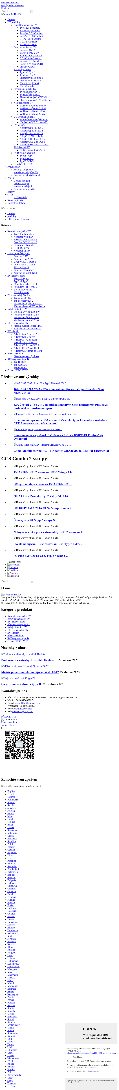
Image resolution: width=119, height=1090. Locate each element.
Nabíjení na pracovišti (24, 189)
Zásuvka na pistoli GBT (31, 64)
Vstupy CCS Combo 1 (31, 55)
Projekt (10, 178)
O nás (10, 194)
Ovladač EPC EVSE (24, 164)
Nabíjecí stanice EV (23, 103)
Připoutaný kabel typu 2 (31, 80)
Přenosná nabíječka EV (25, 89)
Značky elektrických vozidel (27, 175)
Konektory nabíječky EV (26, 172)
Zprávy (11, 191)
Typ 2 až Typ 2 (27, 75)
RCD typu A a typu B (24, 153)
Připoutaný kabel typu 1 (31, 77)
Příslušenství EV (22, 147)
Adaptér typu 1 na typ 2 (31, 128)
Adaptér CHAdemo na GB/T (34, 144)
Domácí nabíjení (22, 180)
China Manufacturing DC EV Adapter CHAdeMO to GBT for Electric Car (61, 450)
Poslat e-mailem (9, 722)
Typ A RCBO (26, 158)
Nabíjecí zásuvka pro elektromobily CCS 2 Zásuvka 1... (49, 532)
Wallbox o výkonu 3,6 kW (33, 105)
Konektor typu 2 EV (30, 30)
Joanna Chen (7, 725)
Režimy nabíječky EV (24, 169)
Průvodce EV (14, 166)
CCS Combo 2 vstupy (31, 58)
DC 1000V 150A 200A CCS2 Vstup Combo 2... (44, 508)
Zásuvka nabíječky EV (25, 47)
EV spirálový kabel (29, 83)
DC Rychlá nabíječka (24, 116)
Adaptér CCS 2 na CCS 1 (32, 141)
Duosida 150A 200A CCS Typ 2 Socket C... (41, 555)
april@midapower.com (29, 703)
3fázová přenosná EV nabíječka (35, 100)
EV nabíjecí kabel (22, 69)
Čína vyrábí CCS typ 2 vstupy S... (35, 520)
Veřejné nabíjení (21, 183)
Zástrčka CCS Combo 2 (31, 36)
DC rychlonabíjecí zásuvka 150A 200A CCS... (43, 484)
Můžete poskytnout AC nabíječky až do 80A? (30, 672)
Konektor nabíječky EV (25, 25)
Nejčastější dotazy (16, 203)
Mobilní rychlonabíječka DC (34, 119)
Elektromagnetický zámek (32, 150)
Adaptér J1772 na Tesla (31, 136)
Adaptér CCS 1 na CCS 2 (32, 139)
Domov (11, 19)
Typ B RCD (26, 155)
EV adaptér (19, 125)
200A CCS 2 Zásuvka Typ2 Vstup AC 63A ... (42, 496)
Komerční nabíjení (23, 186)
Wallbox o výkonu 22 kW (32, 114)
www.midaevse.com (22, 708)
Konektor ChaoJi (28, 44)
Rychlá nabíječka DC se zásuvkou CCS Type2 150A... (48, 544)
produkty (11, 216)
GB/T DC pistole (28, 41)
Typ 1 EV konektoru (30, 27)
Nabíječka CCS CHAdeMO (34, 122)
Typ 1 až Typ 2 (27, 72)
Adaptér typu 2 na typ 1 (31, 130)
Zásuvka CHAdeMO (30, 61)
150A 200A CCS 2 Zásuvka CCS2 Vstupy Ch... (44, 472)
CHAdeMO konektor (30, 39)
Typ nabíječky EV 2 (30, 94)
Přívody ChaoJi (27, 66)
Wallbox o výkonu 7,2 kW (33, 108)
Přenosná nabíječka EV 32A (34, 97)
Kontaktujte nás (15, 200)
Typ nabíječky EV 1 (30, 91)
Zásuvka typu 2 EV (29, 52)
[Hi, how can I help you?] (3, 773)
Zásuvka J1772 (27, 50)
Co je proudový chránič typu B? (21, 684)
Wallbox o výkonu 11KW (32, 111)
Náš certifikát (20, 197)
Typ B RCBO (27, 161)
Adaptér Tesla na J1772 (31, 133)
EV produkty (13, 22)
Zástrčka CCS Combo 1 (31, 33)
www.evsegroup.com (22, 711)
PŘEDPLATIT (8, 716)
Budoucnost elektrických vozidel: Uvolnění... (29, 660)
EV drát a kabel (27, 86)
